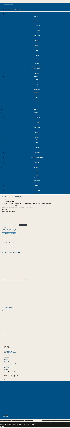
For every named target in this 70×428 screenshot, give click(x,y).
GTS (37, 84)
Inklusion (37, 40)
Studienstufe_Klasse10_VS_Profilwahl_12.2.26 (10, 224)
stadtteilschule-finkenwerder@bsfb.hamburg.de (13, 9)
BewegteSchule (37, 89)
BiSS (37, 50)
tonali (37, 81)
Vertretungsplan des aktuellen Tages (10, 363)
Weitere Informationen (28, 420)
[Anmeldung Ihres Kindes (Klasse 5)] (4, 238)
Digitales (37, 45)
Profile (38, 30)
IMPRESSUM (6, 415)
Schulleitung (37, 61)
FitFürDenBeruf (38, 27)
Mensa (37, 97)
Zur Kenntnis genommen (37, 420)
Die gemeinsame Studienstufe (7, 307)
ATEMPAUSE (36, 92)
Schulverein (37, 73)
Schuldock (6, 359)
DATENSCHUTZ (6, 416)
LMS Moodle (6, 357)
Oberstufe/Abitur (37, 35)
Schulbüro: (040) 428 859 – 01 (9, 6)
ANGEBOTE (36, 76)
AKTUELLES (36, 16)
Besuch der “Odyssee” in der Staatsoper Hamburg (11, 334)
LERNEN (36, 20)
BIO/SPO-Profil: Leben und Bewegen (9, 229)
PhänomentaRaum (37, 52)
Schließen (2, 426)
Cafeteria (37, 95)
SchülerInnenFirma (37, 37)
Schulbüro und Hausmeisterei (37, 66)
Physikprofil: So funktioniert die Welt (9, 232)
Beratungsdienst (37, 42)
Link (6, 373)
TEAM (36, 58)
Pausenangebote (37, 100)
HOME (36, 13)
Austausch (37, 55)
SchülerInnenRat (37, 68)
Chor (37, 79)
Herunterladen (23, 224)
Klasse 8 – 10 (37, 25)
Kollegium (37, 63)
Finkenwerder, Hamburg (8, 4)
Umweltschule (37, 86)
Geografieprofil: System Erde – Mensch (9, 233)
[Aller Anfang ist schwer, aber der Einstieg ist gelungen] (4, 248)
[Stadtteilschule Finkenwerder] (3, 411)
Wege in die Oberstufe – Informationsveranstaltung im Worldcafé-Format (15, 280)
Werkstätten (37, 47)
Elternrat (37, 162)
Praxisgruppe (38, 32)
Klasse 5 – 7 (37, 22)
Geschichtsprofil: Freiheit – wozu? (8, 230)
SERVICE (36, 102)
